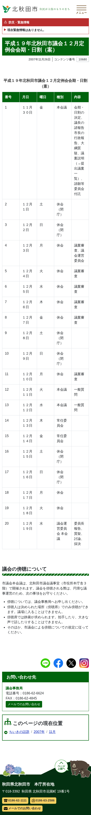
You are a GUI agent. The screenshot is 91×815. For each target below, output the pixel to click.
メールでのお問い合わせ (24, 704)
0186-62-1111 (17, 800)
